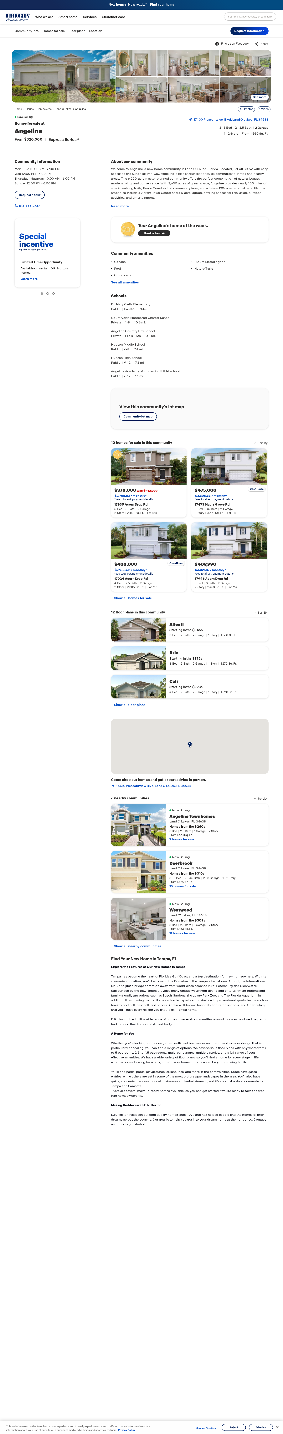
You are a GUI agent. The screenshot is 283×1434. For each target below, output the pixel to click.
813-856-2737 (29, 206)
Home (18, 109)
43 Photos (246, 109)
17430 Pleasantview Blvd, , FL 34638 (231, 119)
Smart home (68, 17)
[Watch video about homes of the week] (126, 228)
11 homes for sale (182, 933)
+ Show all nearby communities (136, 946)
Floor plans (77, 31)
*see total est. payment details (133, 497)
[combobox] (250, 16)
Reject (234, 1427)
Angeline (80, 109)
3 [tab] (54, 294)
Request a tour (30, 195)
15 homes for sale (182, 886)
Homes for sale (54, 31)
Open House (257, 489)
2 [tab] (48, 294)
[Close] (277, 1427)
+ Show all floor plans (128, 705)
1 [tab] (42, 294)
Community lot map (138, 416)
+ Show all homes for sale (131, 598)
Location (95, 31)
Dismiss (261, 1427)
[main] (141, 735)
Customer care (113, 17)
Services (90, 17)
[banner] (141, 5)
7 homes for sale (181, 839)
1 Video (264, 109)
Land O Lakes (63, 109)
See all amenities (125, 282)
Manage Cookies (206, 1428)
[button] (249, 31)
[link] (64, 76)
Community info (27, 31)
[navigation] (50, 109)
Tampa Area (45, 109)
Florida (30, 109)
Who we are (44, 17)
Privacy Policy (126, 1430)
